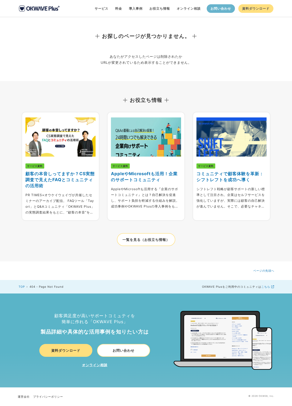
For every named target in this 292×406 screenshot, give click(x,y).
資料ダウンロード (256, 8)
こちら (266, 286)
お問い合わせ (221, 8)
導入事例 (136, 8)
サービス (101, 8)
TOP (22, 286)
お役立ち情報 (159, 8)
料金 (118, 8)
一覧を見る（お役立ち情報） (146, 239)
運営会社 (24, 396)
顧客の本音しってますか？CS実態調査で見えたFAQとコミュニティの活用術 (60, 179)
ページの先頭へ (263, 270)
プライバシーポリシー (48, 396)
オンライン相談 (189, 8)
